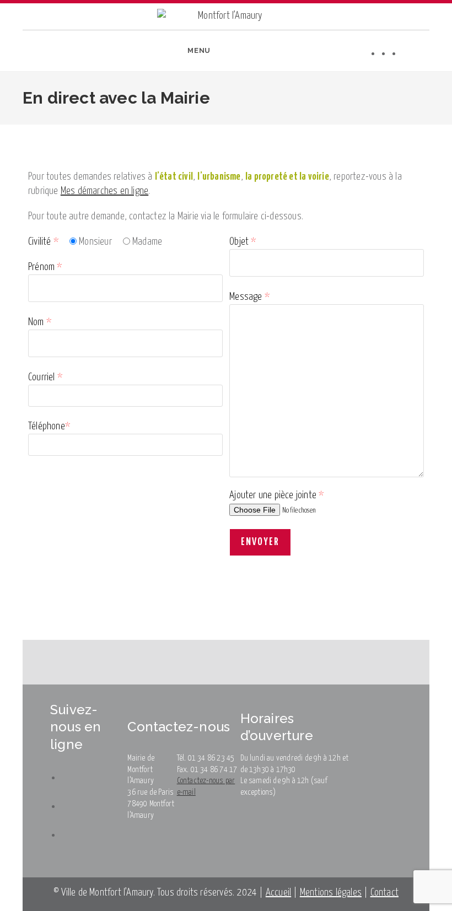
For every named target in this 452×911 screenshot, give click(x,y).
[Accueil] (5, 132)
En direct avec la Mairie (96, 132)
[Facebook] (386, 53)
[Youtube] (407, 53)
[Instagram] (396, 53)
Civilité (43, 241)
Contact (384, 892)
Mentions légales (331, 892)
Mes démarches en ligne (104, 191)
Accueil (278, 892)
